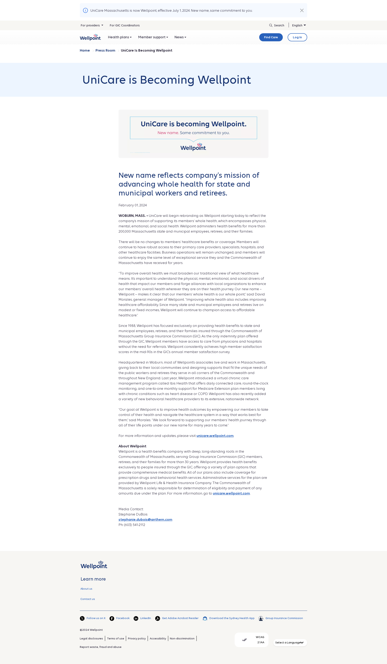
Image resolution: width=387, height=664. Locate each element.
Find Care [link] (271, 37)
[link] (90, 37)
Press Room (106, 50)
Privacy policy (137, 638)
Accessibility (158, 638)
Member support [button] (152, 37)
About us (86, 588)
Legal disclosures (91, 638)
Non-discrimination (182, 638)
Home (85, 50)
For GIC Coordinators (125, 25)
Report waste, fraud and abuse (101, 646)
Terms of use (115, 638)
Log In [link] (297, 37)
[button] (302, 10)
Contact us (87, 599)
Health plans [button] (119, 37)
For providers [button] (91, 25)
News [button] (179, 37)
